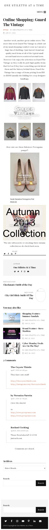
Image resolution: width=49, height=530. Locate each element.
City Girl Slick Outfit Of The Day (19, 297)
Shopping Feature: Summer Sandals (11, 318)
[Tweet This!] (5, 253)
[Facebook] (11, 521)
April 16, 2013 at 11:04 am (19, 431)
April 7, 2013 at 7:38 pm (19, 399)
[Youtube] (23, 521)
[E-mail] (40, 521)
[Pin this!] (15, 253)
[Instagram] (17, 521)
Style (5, 30)
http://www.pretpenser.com (23, 412)
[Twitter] (5, 521)
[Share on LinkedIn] (12, 253)
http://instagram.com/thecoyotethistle (28, 384)
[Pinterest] (28, 521)
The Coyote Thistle (21, 367)
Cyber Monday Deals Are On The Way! (11, 348)
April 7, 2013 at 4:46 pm (19, 370)
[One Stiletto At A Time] (24, 7)
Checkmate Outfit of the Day (17, 284)
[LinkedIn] (34, 521)
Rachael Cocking (20, 427)
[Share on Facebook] (8, 253)
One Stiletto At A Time (22, 30)
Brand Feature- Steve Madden (11, 333)
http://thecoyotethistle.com (23, 381)
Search (6, 478)
